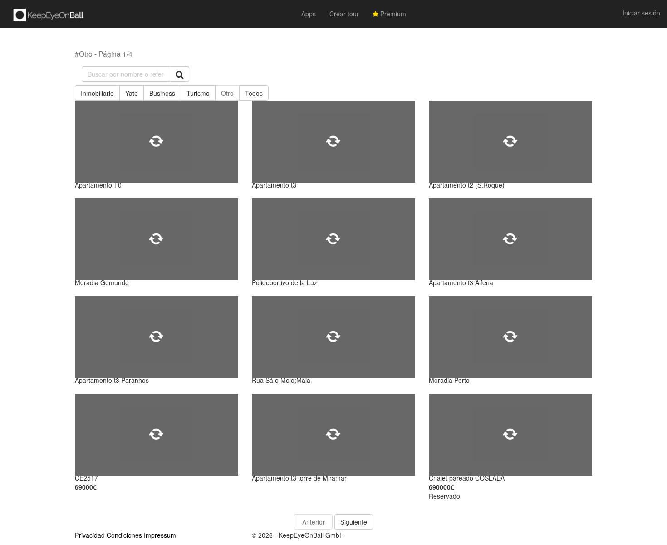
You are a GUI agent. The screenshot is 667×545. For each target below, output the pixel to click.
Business (162, 93)
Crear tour (344, 13)
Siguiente (353, 521)
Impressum (160, 535)
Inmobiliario (97, 93)
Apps (308, 13)
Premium (392, 13)
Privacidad (90, 535)
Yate (131, 93)
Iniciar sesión (641, 12)
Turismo (198, 93)
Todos (254, 93)
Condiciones (124, 535)
